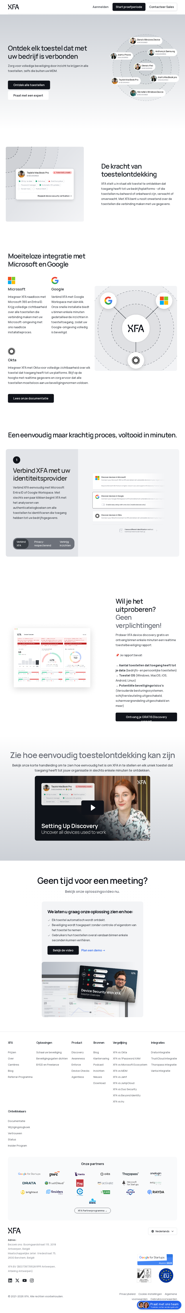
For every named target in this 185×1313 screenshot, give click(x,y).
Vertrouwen (15, 1133)
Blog (10, 1070)
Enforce (76, 1064)
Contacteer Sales (161, 7)
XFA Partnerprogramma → (92, 1210)
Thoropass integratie (164, 1064)
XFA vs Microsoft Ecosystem (130, 1064)
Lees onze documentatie (30, 398)
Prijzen (12, 1052)
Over (11, 1058)
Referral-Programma (20, 1077)
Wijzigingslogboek (19, 1127)
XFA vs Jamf (120, 1077)
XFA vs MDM (120, 1070)
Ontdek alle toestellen (29, 85)
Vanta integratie (160, 1070)
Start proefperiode (129, 7)
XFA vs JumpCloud (123, 1083)
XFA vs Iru (118, 1101)
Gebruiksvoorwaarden (163, 1299)
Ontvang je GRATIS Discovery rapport (146, 718)
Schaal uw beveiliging (49, 1052)
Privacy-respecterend (42, 543)
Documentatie (16, 1121)
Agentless (78, 1077)
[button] (10, 1280)
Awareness (78, 1058)
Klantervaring (101, 1058)
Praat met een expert (28, 95)
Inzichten (98, 1070)
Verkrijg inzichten (65, 543)
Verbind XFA (21, 543)
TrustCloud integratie (164, 1058)
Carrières (13, 1064)
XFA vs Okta (120, 1052)
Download (99, 1083)
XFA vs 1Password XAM (126, 1058)
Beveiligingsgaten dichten (52, 1058)
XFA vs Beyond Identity (127, 1095)
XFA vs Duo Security (125, 1089)
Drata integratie (160, 1052)
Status (12, 1139)
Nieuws (97, 1077)
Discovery (78, 1052)
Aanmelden (101, 7)
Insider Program (17, 1145)
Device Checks (80, 1070)
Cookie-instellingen (150, 1294)
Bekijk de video (63, 950)
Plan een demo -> (93, 950)
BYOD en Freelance (47, 1064)
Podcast (98, 1064)
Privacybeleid (127, 1294)
